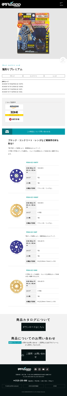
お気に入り (63, 61)
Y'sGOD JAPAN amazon (12, 386)
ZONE (55, 386)
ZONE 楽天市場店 (33, 386)
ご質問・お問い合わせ (35, 355)
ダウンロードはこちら (33, 326)
